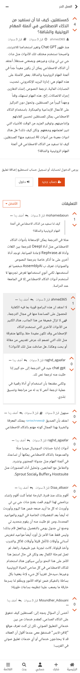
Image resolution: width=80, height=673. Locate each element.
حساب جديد (50, 182)
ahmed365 (57, 39)
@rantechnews (35, 421)
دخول (23, 182)
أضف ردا (19, 216)
